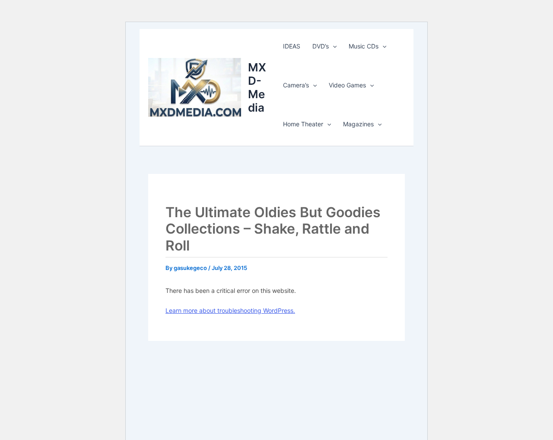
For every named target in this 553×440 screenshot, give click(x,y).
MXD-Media (257, 88)
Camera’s (296, 85)
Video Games (347, 85)
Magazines (358, 124)
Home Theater (303, 124)
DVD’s (320, 46)
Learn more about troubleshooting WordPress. (230, 310)
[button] (333, 46)
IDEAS (291, 46)
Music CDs (363, 46)
